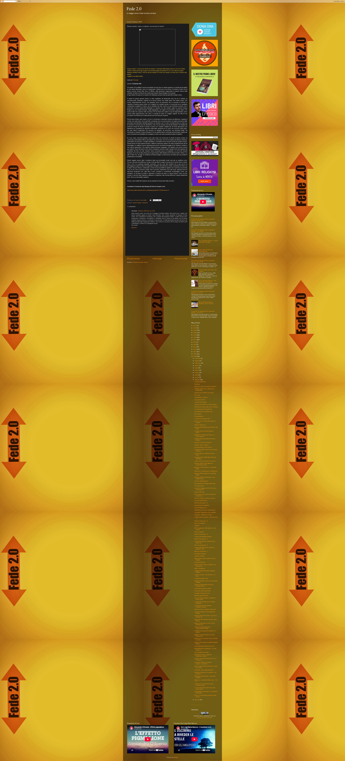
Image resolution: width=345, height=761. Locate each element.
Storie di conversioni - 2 (201, 545)
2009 (195, 356)
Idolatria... (197, 525)
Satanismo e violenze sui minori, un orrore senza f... (204, 435)
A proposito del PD (199, 399)
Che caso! (197, 395)
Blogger (176, 757)
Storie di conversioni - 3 (201, 539)
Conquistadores (198, 416)
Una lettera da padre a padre (202, 588)
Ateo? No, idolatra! (199, 523)
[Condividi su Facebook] (159, 200)
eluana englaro (137, 202)
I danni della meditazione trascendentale (206, 250)
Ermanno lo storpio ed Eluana (202, 442)
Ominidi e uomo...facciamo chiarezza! (205, 609)
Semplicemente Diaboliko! (201, 505)
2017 (195, 339)
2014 (195, 344)
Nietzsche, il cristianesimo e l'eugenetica (205, 471)
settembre (198, 363)
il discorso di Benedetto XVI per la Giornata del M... (204, 585)
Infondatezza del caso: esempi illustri (204, 510)
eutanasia (145, 202)
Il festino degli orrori (200, 425)
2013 (195, 347)
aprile (196, 375)
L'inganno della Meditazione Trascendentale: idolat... (202, 627)
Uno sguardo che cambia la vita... (203, 411)
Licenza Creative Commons (204, 717)
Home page (157, 259)
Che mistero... (198, 414)
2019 (195, 335)
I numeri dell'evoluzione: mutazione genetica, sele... (204, 548)
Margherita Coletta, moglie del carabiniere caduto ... (203, 655)
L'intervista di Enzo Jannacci (202, 591)
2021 (195, 330)
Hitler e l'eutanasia (199, 568)
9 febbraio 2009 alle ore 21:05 (146, 211)
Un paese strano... (199, 486)
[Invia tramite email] (154, 200)
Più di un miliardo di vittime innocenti (204, 498)
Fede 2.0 (134, 8)
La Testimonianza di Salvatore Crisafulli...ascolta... (203, 606)
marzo (197, 377)
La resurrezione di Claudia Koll (203, 409)
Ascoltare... (197, 384)
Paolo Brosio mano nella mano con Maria (206, 407)
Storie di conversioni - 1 (201, 551)
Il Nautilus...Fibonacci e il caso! (203, 514)
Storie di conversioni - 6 (201, 503)
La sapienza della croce (201, 578)
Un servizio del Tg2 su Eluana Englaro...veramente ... (202, 663)
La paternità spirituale (200, 402)
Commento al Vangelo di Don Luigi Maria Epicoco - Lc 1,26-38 (203, 230)
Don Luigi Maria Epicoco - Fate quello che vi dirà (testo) (207, 281)
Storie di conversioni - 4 (201, 534)
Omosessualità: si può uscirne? (203, 447)
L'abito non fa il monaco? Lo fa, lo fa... (205, 461)
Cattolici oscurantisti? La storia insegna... (206, 404)
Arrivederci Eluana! (199, 562)
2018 (195, 337)
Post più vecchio (181, 259)
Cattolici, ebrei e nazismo (201, 445)
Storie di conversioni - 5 (201, 521)
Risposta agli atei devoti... (201, 595)
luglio (196, 368)
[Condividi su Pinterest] (160, 200)
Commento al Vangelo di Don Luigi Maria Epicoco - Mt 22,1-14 (203, 219)
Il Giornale (135, 80)
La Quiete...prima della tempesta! (203, 670)
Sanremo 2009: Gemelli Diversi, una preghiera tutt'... (204, 478)
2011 (194, 351)
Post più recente (133, 259)
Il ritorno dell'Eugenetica (201, 481)
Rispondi (134, 227)
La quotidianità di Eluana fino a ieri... (204, 646)
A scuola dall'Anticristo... (201, 500)
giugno (197, 370)
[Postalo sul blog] (155, 200)
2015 (195, 342)
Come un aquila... (199, 532)
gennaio (197, 699)
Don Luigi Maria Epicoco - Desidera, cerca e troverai (206, 302)
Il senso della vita (199, 492)
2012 (195, 349)
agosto (197, 365)
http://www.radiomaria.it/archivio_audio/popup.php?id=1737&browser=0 (148, 190)
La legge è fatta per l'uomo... (202, 593)
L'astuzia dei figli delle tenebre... (203, 536)
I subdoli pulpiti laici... (200, 381)
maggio (197, 372)
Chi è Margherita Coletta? (201, 652)
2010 (195, 354)
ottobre (197, 360)
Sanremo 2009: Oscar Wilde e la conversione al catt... (203, 464)
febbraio (197, 379)
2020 (195, 332)
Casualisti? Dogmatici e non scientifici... (205, 512)
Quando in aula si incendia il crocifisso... (205, 386)
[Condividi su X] (157, 200)
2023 (195, 325)
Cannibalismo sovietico (200, 397)
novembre (198, 358)
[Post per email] (150, 200)
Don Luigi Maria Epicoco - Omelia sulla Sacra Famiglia (208, 241)
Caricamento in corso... (198, 705)
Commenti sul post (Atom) (140, 262)
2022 (195, 328)
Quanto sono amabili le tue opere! (204, 392)
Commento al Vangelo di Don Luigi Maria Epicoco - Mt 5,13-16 (203, 261)
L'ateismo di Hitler (199, 556)
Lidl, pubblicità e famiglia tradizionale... (205, 483)
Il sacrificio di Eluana (200, 553)
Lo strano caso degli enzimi (202, 418)
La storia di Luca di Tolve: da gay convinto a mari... (203, 684)
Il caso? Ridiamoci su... (201, 507)
